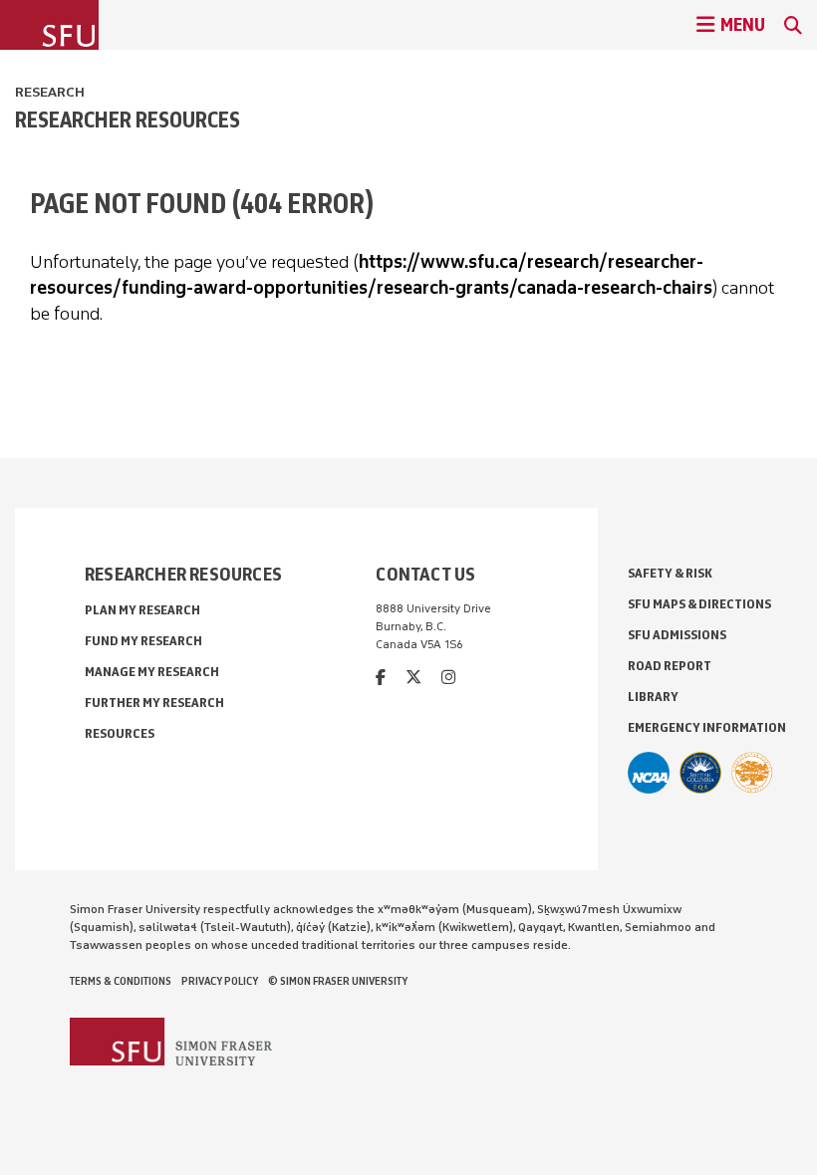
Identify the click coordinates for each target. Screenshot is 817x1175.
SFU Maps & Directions (699, 603)
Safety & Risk (670, 573)
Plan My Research (142, 609)
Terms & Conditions (120, 981)
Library (653, 696)
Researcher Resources (127, 119)
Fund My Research (143, 640)
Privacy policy (219, 981)
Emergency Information (707, 727)
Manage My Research (152, 671)
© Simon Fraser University (338, 981)
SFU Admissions (677, 634)
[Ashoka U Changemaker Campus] (752, 773)
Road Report (669, 665)
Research (50, 92)
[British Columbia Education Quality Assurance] (700, 773)
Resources (119, 733)
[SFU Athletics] (649, 773)
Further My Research (154, 702)
